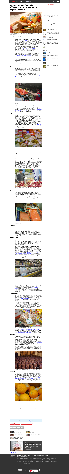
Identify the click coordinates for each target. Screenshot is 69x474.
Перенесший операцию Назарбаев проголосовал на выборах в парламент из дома (51, 19)
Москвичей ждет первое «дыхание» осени (52, 65)
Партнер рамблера (26, 470)
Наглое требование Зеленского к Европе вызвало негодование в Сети (51, 7)
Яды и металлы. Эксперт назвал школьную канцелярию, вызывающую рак (52, 37)
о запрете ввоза (24, 40)
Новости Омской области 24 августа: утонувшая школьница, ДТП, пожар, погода (51, 23)
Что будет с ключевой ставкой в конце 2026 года (52, 52)
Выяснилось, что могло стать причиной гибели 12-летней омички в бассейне (51, 15)
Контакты (46, 455)
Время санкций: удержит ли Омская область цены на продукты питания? (18, 438)
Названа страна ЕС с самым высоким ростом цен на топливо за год (52, 62)
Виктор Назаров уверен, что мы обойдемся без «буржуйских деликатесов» (35, 432)
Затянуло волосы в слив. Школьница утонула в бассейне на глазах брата (51, 11)
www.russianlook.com (13, 34)
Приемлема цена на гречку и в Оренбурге (23, 332)
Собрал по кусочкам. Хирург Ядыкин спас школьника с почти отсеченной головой (53, 33)
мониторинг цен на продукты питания (23, 55)
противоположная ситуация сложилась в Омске (30, 329)
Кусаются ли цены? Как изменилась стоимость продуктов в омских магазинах (19, 432)
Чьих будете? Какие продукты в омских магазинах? (35, 434)
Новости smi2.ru (13, 452)
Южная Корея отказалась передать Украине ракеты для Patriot (52, 55)
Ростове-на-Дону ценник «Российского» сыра (28, 125)
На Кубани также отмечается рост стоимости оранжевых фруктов (28, 378)
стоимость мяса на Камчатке (32, 152)
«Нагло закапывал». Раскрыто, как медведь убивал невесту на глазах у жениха (52, 43)
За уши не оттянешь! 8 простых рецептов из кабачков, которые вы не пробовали (53, 30)
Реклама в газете (27, 455)
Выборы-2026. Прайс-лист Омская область (37, 455)
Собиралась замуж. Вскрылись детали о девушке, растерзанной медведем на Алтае (52, 40)
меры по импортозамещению (28, 48)
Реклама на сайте (20, 455)
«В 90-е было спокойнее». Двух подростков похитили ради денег (52, 46)
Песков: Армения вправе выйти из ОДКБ (52, 59)
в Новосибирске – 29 (37, 342)
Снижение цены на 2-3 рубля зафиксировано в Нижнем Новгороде (26, 253)
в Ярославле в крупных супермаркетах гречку (27, 298)
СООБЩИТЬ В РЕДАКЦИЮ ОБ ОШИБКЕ (22, 456)
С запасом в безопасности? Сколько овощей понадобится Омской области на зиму (19, 435)
